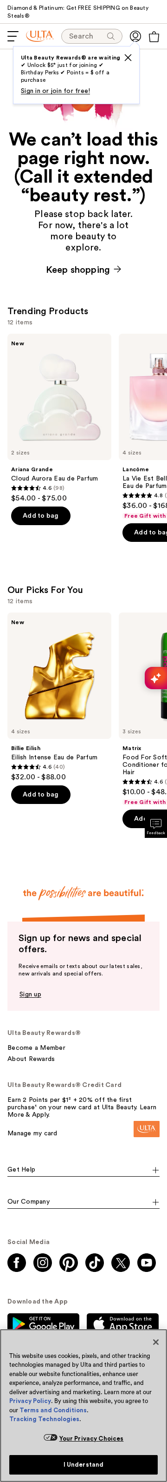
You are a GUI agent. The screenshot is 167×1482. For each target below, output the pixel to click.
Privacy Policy (30, 1401)
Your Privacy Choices (91, 1439)
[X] (128, 57)
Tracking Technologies (44, 1419)
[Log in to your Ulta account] (135, 36)
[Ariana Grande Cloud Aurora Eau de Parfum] (59, 418)
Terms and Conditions (53, 1410)
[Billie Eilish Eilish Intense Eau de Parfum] (59, 697)
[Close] (156, 1342)
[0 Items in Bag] (154, 37)
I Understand (84, 1465)
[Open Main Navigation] (13, 36)
